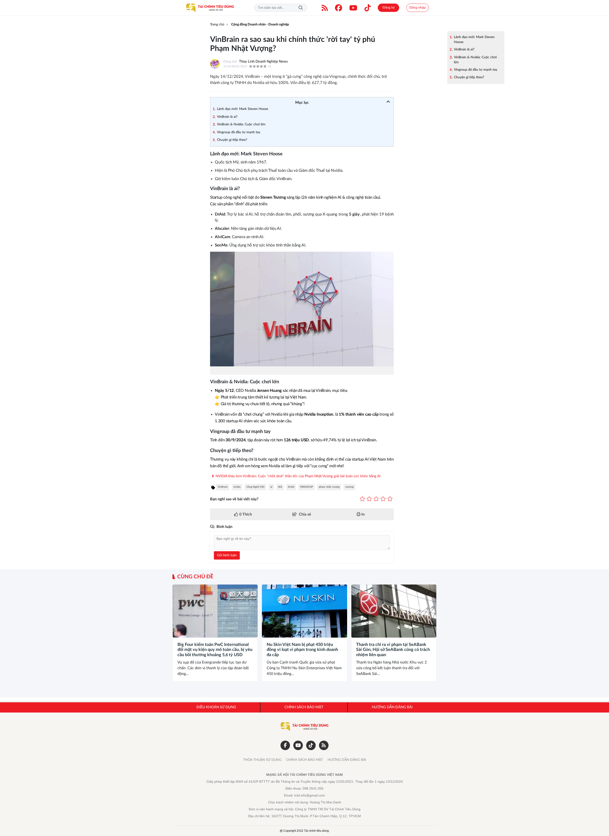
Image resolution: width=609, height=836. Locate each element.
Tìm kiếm (301, 8)
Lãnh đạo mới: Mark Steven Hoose (474, 39)
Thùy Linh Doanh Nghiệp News (263, 61)
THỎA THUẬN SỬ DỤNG (262, 760)
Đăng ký (389, 7)
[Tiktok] (367, 7)
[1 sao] (362, 499)
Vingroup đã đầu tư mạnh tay (475, 69)
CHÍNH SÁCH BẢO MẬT (304, 760)
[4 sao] (383, 499)
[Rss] (324, 745)
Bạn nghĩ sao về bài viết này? (234, 499)
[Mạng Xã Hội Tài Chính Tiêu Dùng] (210, 8)
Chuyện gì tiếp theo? (469, 77)
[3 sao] (376, 499)
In (362, 514)
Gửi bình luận (227, 555)
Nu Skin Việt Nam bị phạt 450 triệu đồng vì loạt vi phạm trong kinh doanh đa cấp (302, 650)
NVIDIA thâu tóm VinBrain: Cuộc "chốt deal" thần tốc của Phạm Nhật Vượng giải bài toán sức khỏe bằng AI (297, 476)
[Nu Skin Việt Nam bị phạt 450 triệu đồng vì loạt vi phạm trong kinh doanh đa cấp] (304, 611)
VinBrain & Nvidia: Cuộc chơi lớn (475, 60)
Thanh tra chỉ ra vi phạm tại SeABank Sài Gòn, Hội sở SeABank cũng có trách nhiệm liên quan (393, 650)
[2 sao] (369, 499)
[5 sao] (390, 499)
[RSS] (324, 7)
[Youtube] (353, 7)
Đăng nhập (417, 7)
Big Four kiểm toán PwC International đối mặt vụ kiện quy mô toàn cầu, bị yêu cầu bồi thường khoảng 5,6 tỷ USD (214, 650)
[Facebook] (338, 7)
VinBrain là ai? (464, 49)
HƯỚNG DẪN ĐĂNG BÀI (347, 760)
